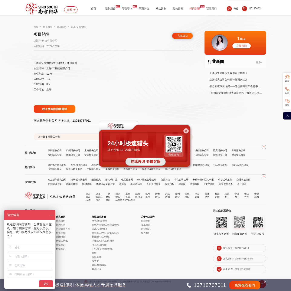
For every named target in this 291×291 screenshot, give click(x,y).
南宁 (177, 197)
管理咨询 (127, 8)
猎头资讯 (178, 8)
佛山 (246, 193)
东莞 (227, 193)
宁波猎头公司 (91, 155)
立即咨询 (241, 46)
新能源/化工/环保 (100, 236)
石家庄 (99, 197)
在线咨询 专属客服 (146, 162)
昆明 (207, 197)
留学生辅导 (72, 184)
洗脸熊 (122, 184)
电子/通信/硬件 (99, 220)
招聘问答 (60, 224)
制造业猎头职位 (74, 169)
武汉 (167, 193)
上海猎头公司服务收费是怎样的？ (228, 73)
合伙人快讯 (62, 240)
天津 (207, 193)
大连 (88, 200)
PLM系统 (87, 184)
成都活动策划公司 (105, 184)
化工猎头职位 (220, 164)
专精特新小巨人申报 (203, 179)
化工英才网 (127, 179)
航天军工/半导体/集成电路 (105, 233)
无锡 (217, 197)
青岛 (88, 197)
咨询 (287, 81)
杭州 (147, 193)
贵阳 (197, 197)
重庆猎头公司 (220, 150)
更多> (259, 62)
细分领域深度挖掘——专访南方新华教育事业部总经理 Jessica (236, 86)
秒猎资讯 (60, 249)
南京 (197, 193)
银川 (108, 200)
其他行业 (96, 269)
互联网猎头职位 (79, 164)
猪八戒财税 (111, 179)
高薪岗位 (144, 8)
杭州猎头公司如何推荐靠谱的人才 (228, 79)
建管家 (182, 184)
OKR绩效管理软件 (146, 179)
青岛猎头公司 (239, 150)
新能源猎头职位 (201, 164)
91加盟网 (194, 184)
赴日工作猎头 (154, 184)
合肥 (256, 193)
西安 (157, 193)
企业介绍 (145, 220)
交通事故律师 (243, 179)
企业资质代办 (226, 184)
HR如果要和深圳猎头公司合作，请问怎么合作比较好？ (236, 92)
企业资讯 (145, 229)
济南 (167, 197)
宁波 (237, 193)
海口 (187, 197)
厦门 (227, 197)
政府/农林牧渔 (99, 265)
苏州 (177, 193)
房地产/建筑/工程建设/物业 (106, 224)
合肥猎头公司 (55, 155)
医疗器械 (96, 257)
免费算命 (165, 179)
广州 (108, 193)
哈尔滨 (138, 197)
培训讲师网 (136, 184)
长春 (127, 197)
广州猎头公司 (73, 150)
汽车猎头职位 (55, 169)
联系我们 (211, 8)
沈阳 (117, 197)
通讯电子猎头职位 (57, 164)
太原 (108, 197)
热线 (287, 93)
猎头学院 (60, 233)
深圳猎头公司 (55, 150)
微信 (287, 105)
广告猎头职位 (94, 169)
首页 (93, 8)
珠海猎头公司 (220, 155)
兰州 (246, 197)
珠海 (256, 197)
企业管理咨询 (63, 229)
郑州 (187, 193)
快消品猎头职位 (240, 164)
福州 (147, 197)
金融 (94, 253)
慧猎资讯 (60, 244)
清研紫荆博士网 (79, 179)
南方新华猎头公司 (57, 179)
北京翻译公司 (55, 184)
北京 (88, 193)
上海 (98, 193)
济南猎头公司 (202, 155)
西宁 (237, 197)
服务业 (95, 261)
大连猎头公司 (239, 155)
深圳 (117, 193)
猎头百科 (60, 220)
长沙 (217, 193)
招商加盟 (195, 8)
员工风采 (145, 224)
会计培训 (241, 184)
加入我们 (145, 233)
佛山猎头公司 (73, 155)
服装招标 (169, 184)
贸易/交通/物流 (78, 27)
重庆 (127, 193)
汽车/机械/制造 (99, 244)
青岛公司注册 (181, 179)
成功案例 (161, 8)
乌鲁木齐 (120, 200)
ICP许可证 (209, 184)
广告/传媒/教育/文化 (102, 249)
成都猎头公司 (202, 150)
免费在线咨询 (245, 285)
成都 (137, 193)
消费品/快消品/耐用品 (103, 240)
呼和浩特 (130, 200)
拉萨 (98, 200)
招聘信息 (96, 179)
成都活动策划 (225, 179)
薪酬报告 (60, 236)
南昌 (157, 197)
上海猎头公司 (91, 150)
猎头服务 (110, 8)
